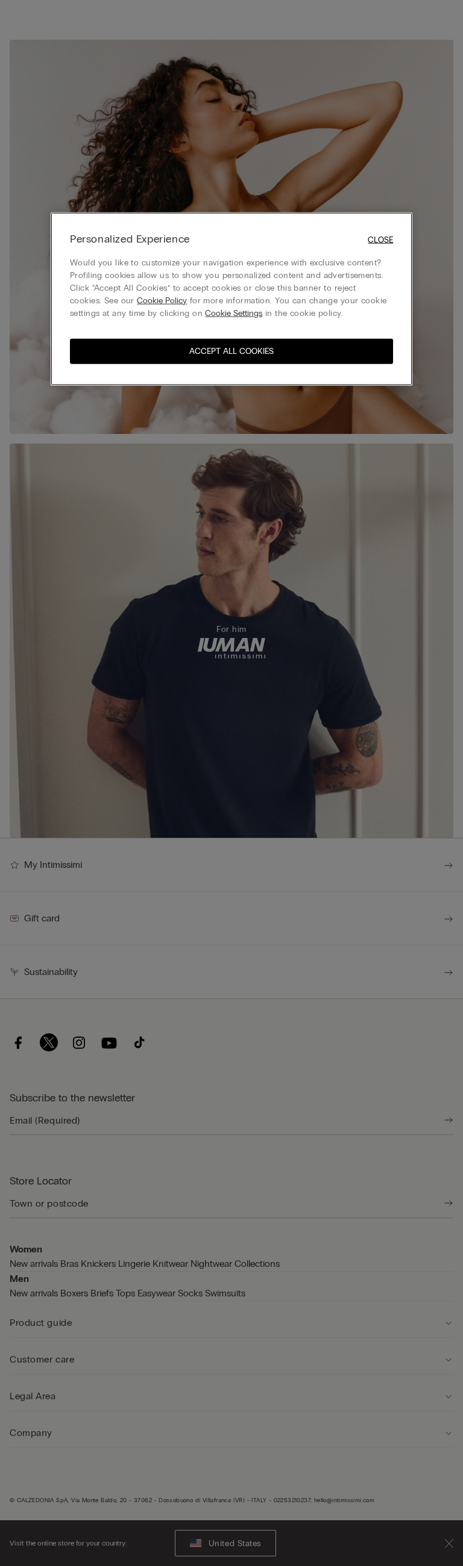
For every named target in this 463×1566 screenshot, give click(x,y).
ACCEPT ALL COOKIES (231, 350)
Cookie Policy (162, 300)
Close (380, 240)
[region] (231, 298)
